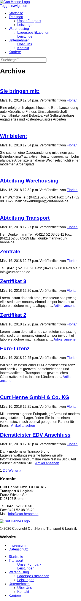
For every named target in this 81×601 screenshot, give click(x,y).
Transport (16, 17)
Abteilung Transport (25, 218)
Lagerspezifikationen (33, 32)
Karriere (15, 52)
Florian (72, 100)
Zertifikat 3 (13, 281)
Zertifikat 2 (13, 315)
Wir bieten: (13, 136)
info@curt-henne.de (23, 514)
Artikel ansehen (66, 306)
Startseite (16, 13)
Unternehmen (19, 40)
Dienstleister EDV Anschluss (35, 435)
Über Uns (24, 44)
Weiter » (14, 470)
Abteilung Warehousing (29, 181)
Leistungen (25, 25)
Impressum (17, 545)
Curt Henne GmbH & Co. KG (34, 397)
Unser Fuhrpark (29, 21)
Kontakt (23, 48)
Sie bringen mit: (20, 91)
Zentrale (10, 251)
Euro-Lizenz (15, 348)
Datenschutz (18, 549)
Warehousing (19, 28)
